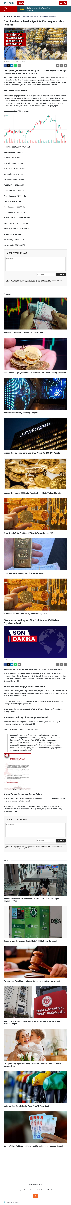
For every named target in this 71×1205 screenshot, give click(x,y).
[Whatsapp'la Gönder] (15, 65)
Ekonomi (17, 16)
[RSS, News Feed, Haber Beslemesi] (35, 1196)
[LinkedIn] (11, 65)
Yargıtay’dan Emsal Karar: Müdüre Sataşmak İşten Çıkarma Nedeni (37, 9)
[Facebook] (5, 65)
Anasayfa (9, 16)
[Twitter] (8, 65)
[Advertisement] (35, 1165)
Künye (26, 1190)
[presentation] (10, 9)
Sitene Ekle (50, 1190)
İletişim (32, 1190)
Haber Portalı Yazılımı (13, 1202)
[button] (57, 65)
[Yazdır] (19, 65)
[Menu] (61, 3)
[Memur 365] (14, 3)
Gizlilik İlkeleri (41, 1190)
